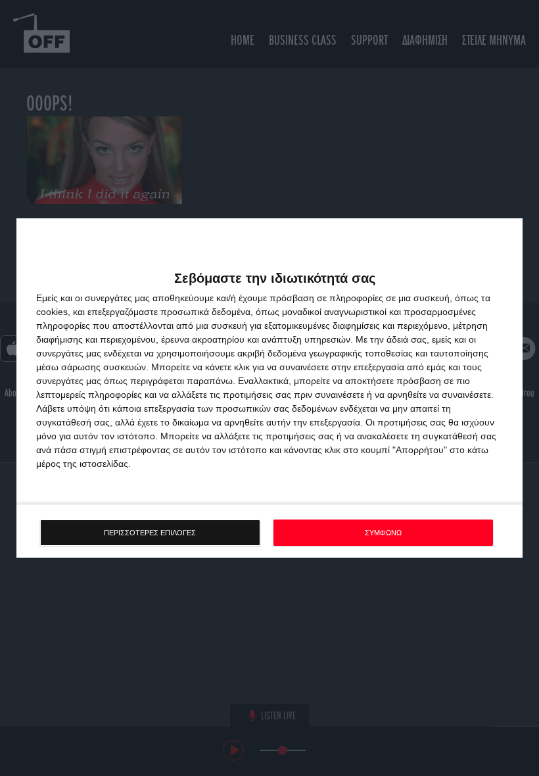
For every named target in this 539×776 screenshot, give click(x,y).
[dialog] (269, 388)
